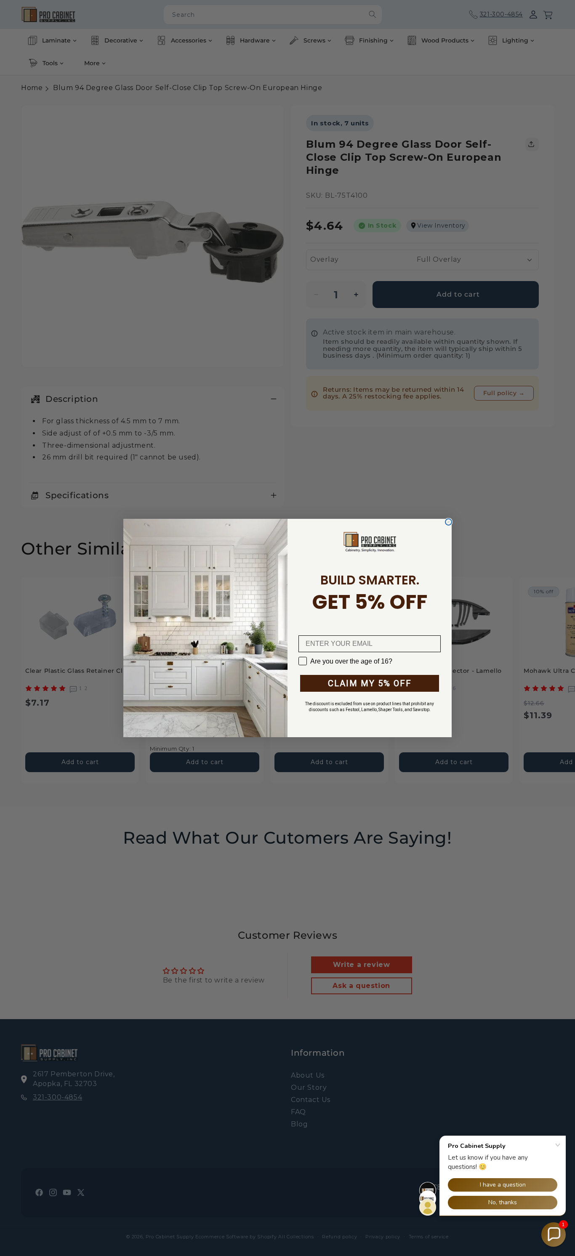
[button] (553, 1234)
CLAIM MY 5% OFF (370, 683)
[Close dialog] (448, 522)
